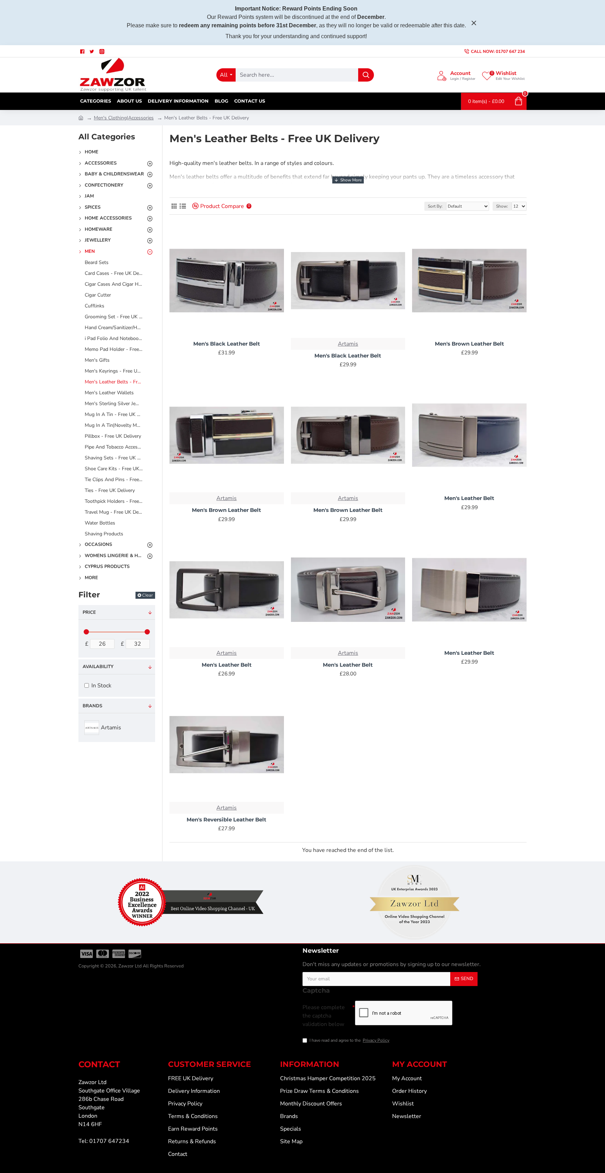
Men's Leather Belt (469, 498)
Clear (147, 595)
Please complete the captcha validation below (323, 1016)
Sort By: (435, 206)
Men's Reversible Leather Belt (226, 819)
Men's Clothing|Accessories (124, 117)
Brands (92, 706)
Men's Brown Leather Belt (469, 343)
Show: (502, 206)
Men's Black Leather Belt (226, 343)
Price (89, 612)
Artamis (348, 344)
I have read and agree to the (349, 1040)
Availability (98, 667)
